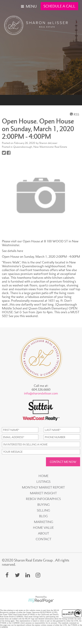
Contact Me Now (63, 461)
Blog (43, 516)
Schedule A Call (59, 6)
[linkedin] (27, 575)
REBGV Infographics (43, 499)
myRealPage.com (41, 600)
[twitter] (17, 575)
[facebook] (7, 575)
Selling (43, 510)
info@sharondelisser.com (41, 393)
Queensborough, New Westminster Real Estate (40, 146)
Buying (43, 505)
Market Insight (43, 493)
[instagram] (38, 575)
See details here (12, 251)
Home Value (43, 528)
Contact (43, 539)
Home (43, 476)
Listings (43, 482)
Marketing (43, 522)
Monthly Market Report (43, 487)
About (43, 533)
